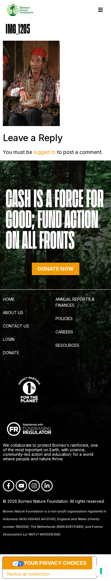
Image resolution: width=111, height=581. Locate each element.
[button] (100, 10)
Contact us (16, 326)
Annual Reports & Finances (75, 302)
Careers (64, 331)
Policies (64, 318)
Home (9, 299)
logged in (45, 152)
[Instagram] (34, 485)
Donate (11, 352)
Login (9, 339)
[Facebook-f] (8, 485)
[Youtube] (21, 485)
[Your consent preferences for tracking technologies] (101, 571)
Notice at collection (28, 574)
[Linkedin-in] (47, 485)
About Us (13, 312)
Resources (67, 345)
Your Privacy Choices (55, 563)
